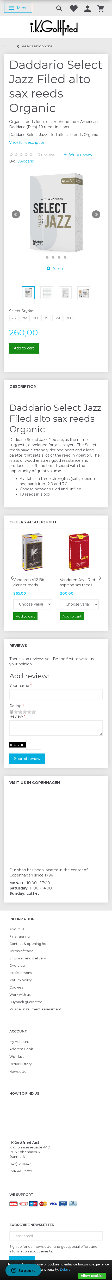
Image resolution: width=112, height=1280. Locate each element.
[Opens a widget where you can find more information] (23, 1270)
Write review (80, 154)
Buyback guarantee (25, 1002)
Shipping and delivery (27, 958)
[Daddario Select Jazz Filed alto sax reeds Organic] (56, 214)
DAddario (25, 161)
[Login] (87, 8)
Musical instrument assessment (35, 1009)
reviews (46, 154)
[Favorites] (73, 8)
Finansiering (19, 936)
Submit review (27, 758)
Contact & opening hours (30, 944)
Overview (17, 965)
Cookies (16, 987)
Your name (19, 685)
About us (16, 929)
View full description (27, 142)
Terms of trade (21, 951)
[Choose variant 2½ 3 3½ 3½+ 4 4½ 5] (32, 604)
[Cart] (101, 8)
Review (16, 716)
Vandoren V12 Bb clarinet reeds (28, 582)
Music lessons (20, 973)
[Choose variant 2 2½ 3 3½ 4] (79, 604)
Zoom (57, 268)
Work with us (19, 995)
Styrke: (21, 311)
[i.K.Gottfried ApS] (56, 27)
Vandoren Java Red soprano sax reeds (77, 582)
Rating (15, 706)
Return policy (20, 980)
